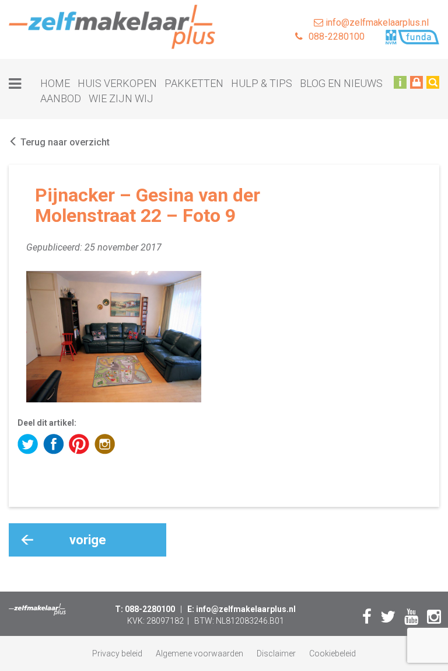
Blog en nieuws (341, 83)
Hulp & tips (261, 83)
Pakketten (193, 83)
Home (55, 83)
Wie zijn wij (121, 98)
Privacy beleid (117, 653)
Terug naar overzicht (64, 142)
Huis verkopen (117, 83)
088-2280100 (337, 36)
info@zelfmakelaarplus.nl (376, 22)
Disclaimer (276, 653)
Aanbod (60, 98)
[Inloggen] (416, 81)
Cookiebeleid (332, 653)
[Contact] (400, 81)
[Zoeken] (432, 81)
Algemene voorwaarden (199, 653)
